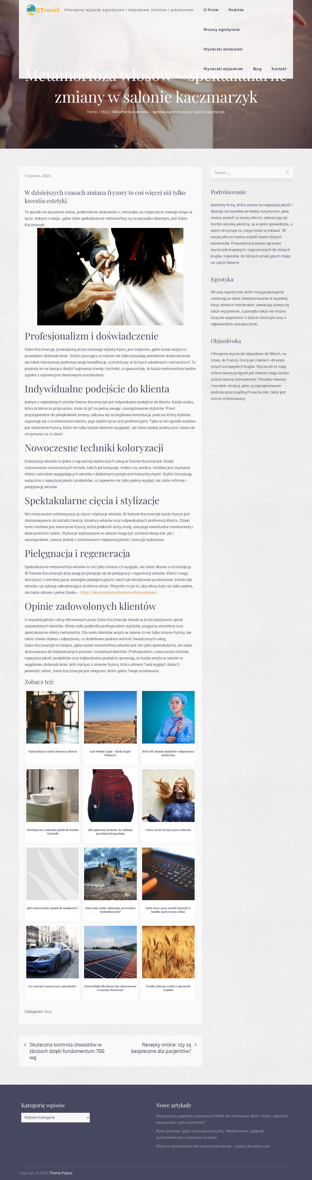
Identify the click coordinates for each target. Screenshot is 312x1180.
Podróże (236, 10)
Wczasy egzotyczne (222, 29)
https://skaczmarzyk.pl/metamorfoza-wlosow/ (118, 592)
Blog (257, 69)
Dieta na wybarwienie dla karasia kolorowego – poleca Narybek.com (213, 1146)
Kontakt (279, 69)
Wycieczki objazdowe (223, 69)
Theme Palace (61, 1173)
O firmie (211, 10)
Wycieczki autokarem (223, 49)
